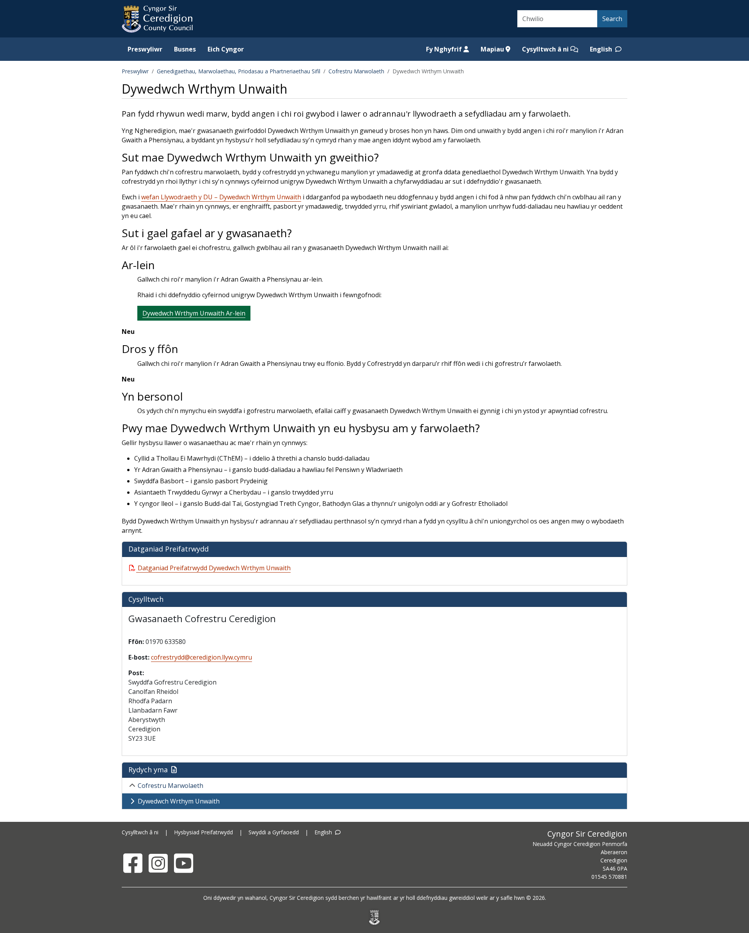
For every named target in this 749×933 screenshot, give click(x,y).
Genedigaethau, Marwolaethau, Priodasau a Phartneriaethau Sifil (238, 71)
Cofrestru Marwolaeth (356, 71)
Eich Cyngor (226, 49)
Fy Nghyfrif (444, 49)
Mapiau (493, 49)
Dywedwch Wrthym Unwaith (179, 801)
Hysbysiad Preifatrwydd (203, 832)
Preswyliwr (145, 49)
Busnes (185, 49)
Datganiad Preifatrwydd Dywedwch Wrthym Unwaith (214, 568)
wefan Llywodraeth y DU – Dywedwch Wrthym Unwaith (221, 197)
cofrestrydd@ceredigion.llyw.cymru (201, 657)
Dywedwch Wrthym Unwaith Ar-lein (193, 313)
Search (612, 18)
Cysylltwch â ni (546, 49)
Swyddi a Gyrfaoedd (273, 832)
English (602, 49)
